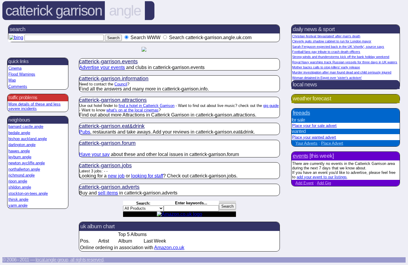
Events (300, 156)
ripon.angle (17, 181)
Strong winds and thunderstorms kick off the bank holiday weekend (340, 57)
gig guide (271, 105)
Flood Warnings (21, 74)
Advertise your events (102, 67)
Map (12, 80)
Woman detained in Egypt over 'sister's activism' (327, 77)
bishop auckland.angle (27, 139)
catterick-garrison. (108, 62)
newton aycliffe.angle (26, 163)
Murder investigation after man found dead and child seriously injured (341, 72)
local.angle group (52, 259)
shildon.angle (19, 187)
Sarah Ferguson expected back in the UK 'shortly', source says (338, 46)
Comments (17, 86)
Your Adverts (306, 143)
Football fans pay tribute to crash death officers (326, 51)
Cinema (15, 68)
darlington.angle (22, 145)
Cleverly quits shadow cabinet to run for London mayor (331, 41)
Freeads (301, 113)
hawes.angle (19, 151)
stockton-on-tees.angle (28, 193)
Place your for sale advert (314, 125)
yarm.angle (17, 205)
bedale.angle (19, 133)
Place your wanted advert (314, 137)
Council (120, 84)
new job (116, 175)
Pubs (84, 131)
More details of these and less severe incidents (34, 106)
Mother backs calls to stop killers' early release (326, 67)
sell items (108, 192)
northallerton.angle (24, 169)
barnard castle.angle (25, 126)
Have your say (94, 154)
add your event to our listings (322, 177)
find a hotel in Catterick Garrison (146, 105)
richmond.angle (21, 175)
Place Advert (332, 143)
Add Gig (324, 183)
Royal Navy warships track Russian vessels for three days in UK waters (344, 62)
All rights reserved (86, 259)
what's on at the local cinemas (132, 110)
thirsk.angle (18, 199)
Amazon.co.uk (169, 247)
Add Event (304, 183)
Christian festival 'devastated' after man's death (326, 36)
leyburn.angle (19, 157)
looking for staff (147, 175)
